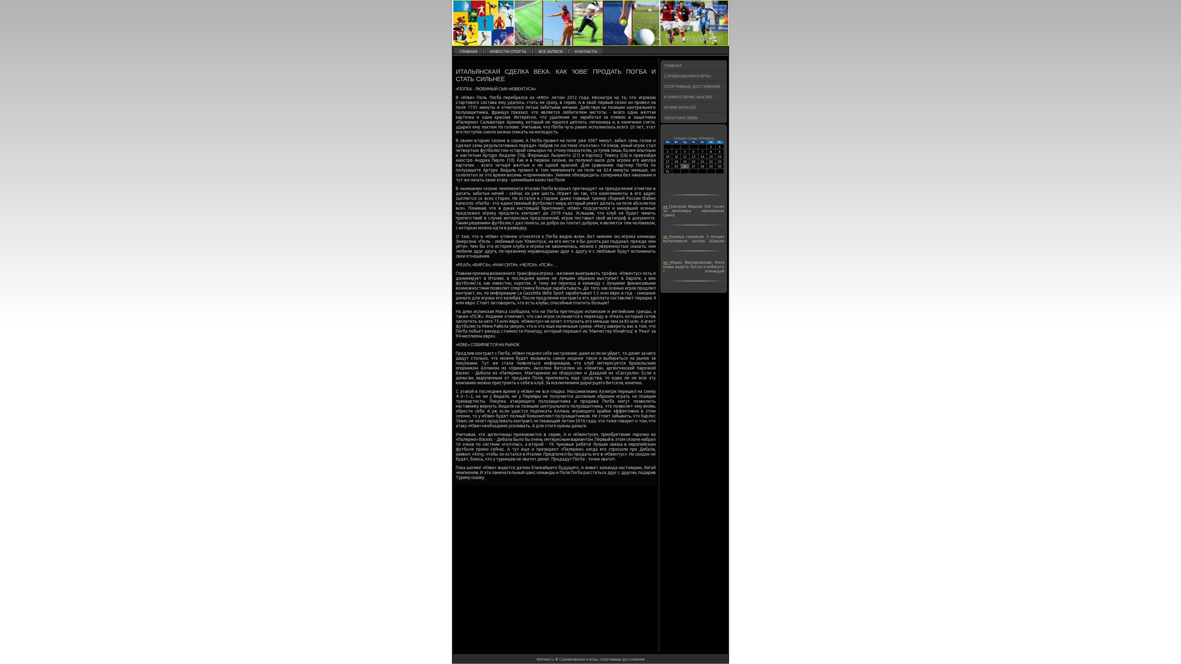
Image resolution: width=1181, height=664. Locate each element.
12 (685, 156)
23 (720, 161)
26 (685, 166)
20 (693, 161)
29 (711, 166)
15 (711, 156)
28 (702, 166)
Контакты (586, 51)
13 (693, 156)
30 (720, 166)
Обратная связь (681, 118)
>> (666, 206)
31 (668, 171)
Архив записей (680, 107)
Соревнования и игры (687, 76)
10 (668, 156)
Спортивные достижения (692, 86)
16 (720, 156)
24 (668, 166)
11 (676, 156)
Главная (468, 51)
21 (702, 161)
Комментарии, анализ (688, 97)
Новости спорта (508, 51)
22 (711, 161)
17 (668, 161)
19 (685, 161)
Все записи (551, 51)
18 (676, 161)
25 (676, 166)
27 (693, 166)
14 (702, 156)
